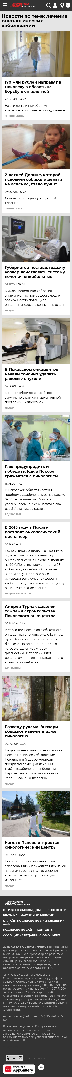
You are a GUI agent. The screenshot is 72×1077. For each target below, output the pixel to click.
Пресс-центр (55, 910)
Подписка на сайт (18, 930)
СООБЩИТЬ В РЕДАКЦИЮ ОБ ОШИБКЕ (31, 935)
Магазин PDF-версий (37, 915)
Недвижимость (18, 593)
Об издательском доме (22, 910)
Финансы (13, 668)
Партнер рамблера (36, 1058)
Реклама (10, 915)
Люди (10, 310)
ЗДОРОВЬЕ (13, 514)
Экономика (14, 116)
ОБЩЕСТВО (13, 208)
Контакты (45, 930)
